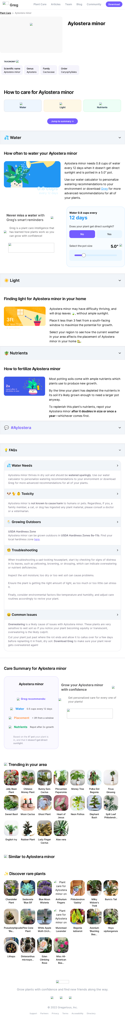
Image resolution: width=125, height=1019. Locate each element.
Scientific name (12, 68)
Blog (79, 4)
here (37, 539)
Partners (44, 1013)
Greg (104, 188)
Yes (109, 234)
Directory (91, 1013)
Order (64, 68)
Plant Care (40, 4)
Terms (65, 1013)
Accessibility (77, 1013)
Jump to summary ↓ (62, 121)
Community (94, 4)
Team (68, 4)
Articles (56, 4)
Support (33, 1013)
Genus (30, 68)
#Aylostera (21, 427)
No (82, 234)
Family (46, 68)
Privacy (55, 1013)
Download (114, 4)
